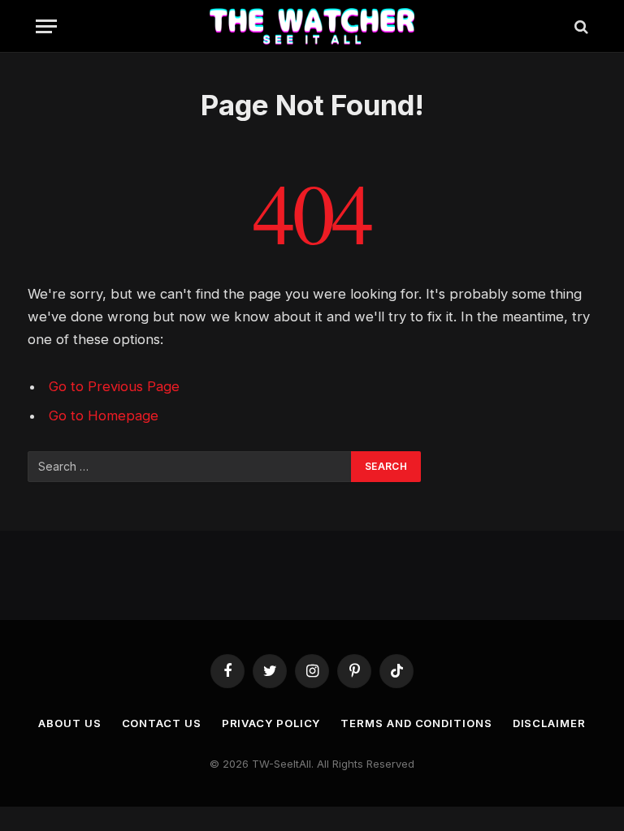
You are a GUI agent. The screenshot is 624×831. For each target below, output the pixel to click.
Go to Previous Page (114, 386)
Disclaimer (549, 723)
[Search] (579, 26)
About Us (69, 723)
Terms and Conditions (416, 723)
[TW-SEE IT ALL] (312, 26)
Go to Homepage (103, 415)
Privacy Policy (271, 723)
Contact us (162, 723)
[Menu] (46, 26)
